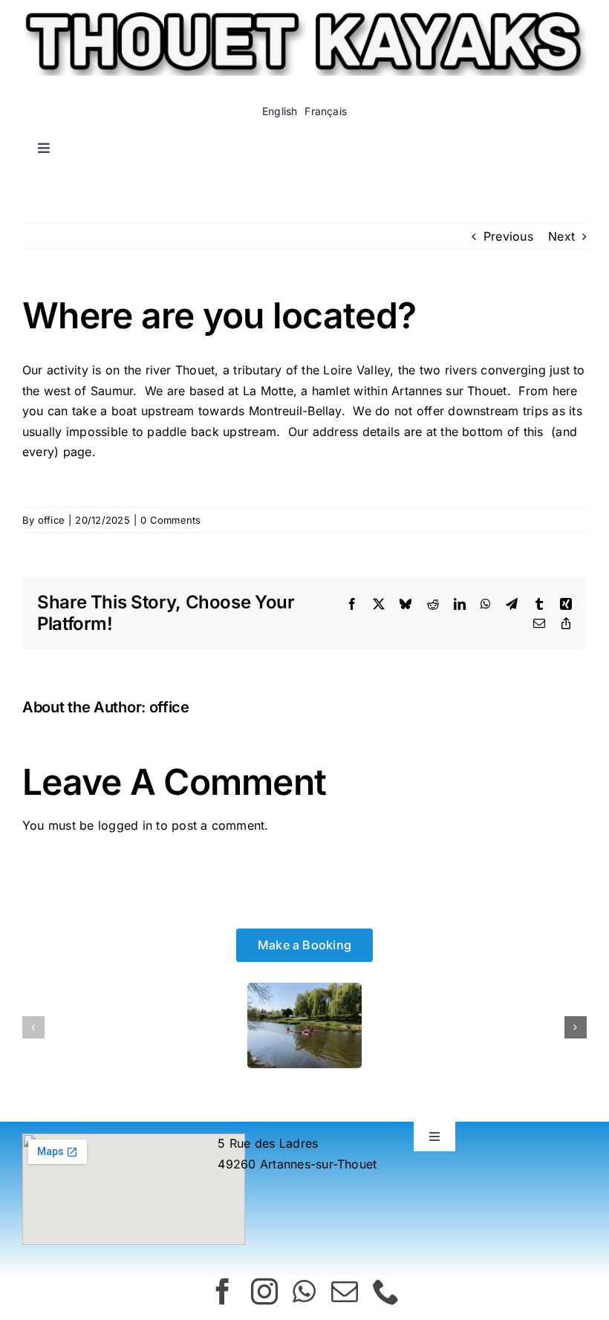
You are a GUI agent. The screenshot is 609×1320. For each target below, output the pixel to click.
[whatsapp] (304, 1291)
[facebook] (222, 1291)
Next (561, 236)
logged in (125, 825)
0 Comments (170, 520)
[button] (33, 1027)
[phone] (386, 1291)
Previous (508, 236)
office (51, 520)
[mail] (344, 1291)
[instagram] (264, 1291)
